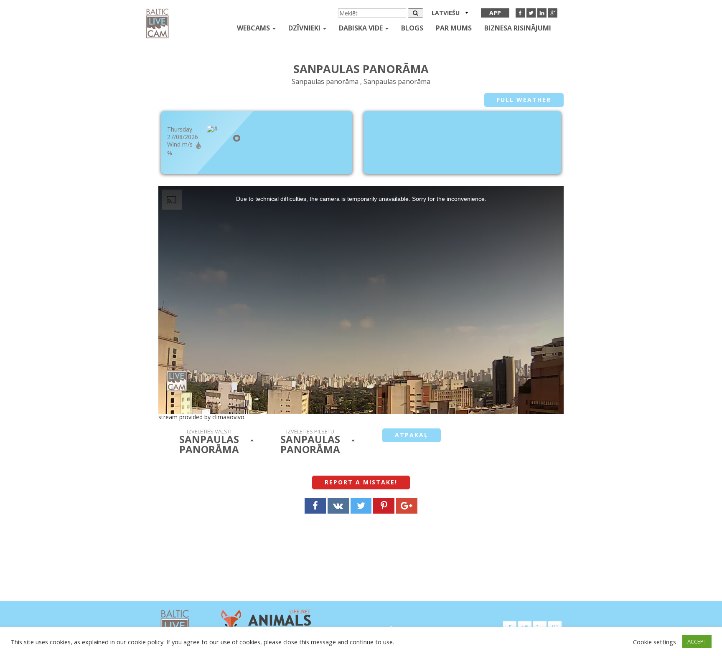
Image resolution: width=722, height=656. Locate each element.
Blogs (412, 28)
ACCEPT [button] (697, 641)
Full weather (524, 100)
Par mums (454, 28)
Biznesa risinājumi (517, 28)
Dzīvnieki (305, 28)
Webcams (254, 28)
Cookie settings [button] (654, 642)
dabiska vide (361, 28)
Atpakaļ (411, 435)
